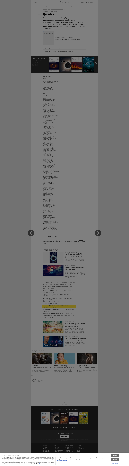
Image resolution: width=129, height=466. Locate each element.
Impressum (43, 463)
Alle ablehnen (114, 459)
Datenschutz (39, 463)
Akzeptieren (115, 455)
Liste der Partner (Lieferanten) (62, 460)
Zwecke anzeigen (115, 463)
